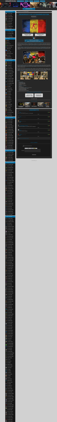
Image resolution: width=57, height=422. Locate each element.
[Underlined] (27, 148)
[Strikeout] (26, 148)
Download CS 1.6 (20, 1)
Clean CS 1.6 (42, 1)
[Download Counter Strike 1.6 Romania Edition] (38, 97)
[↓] (49, 112)
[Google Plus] (34, 38)
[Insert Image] (33, 148)
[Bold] (25, 148)
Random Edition (29, 8)
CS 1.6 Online (36, 1)
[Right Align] (30, 148)
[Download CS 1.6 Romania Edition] (29, 97)
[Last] (28, 138)
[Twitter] (33, 38)
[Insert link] (32, 148)
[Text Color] (31, 148)
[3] (22, 138)
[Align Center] (29, 148)
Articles (26, 1)
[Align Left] (28, 148)
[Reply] (38, 118)
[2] (21, 138)
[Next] (25, 138)
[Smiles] (34, 148)
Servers (31, 1)
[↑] (48, 112)
